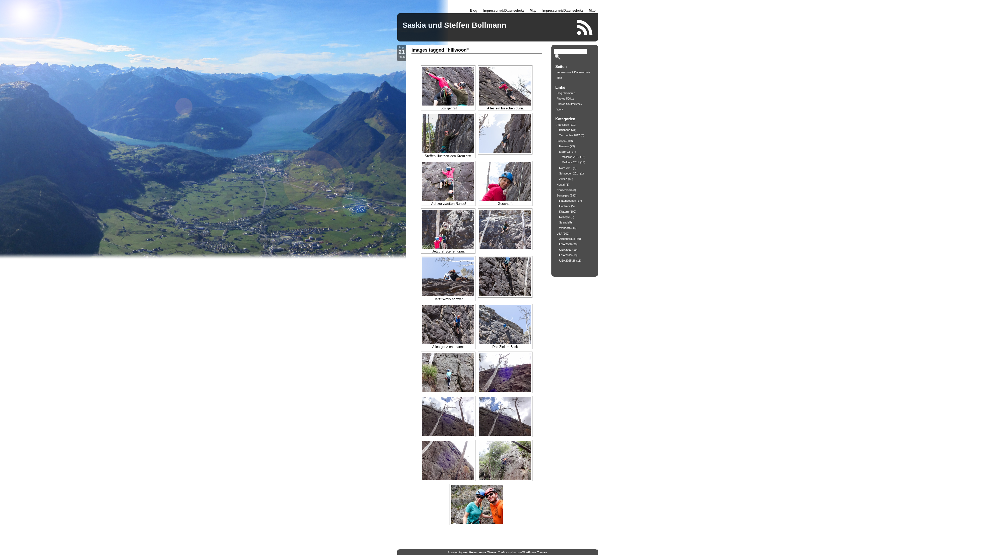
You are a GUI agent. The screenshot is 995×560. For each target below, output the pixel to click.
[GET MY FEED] (585, 27)
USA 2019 (565, 255)
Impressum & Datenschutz (562, 10)
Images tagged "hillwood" (440, 50)
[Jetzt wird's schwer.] (448, 276)
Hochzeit (564, 206)
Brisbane (564, 129)
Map (592, 10)
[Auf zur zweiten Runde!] (448, 181)
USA (559, 233)
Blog (473, 10)
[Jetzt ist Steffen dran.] (448, 229)
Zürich (563, 178)
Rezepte (564, 217)
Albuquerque (567, 238)
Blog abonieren (566, 93)
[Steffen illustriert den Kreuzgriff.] (448, 133)
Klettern (564, 211)
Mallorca (564, 151)
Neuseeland (564, 190)
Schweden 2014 (569, 173)
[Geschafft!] (505, 181)
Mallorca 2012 (570, 156)
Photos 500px (565, 98)
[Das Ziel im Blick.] (505, 324)
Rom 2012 (565, 168)
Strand (563, 222)
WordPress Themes (534, 552)
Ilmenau (564, 146)
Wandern (565, 227)
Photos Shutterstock (569, 104)
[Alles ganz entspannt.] (448, 324)
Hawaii (561, 184)
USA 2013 (565, 249)
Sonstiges (563, 195)
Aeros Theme (487, 552)
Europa (561, 141)
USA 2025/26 (567, 260)
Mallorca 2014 (570, 162)
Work (560, 109)
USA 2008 (565, 244)
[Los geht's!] (448, 86)
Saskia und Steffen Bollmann (454, 25)
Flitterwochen (567, 200)
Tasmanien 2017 (569, 135)
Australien (563, 124)
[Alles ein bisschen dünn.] (505, 86)
